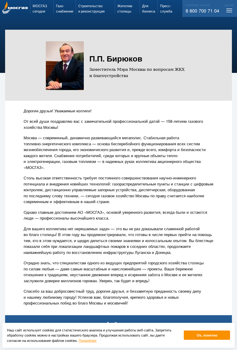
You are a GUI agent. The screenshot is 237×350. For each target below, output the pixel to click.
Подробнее (88, 340)
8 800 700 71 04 (202, 10)
